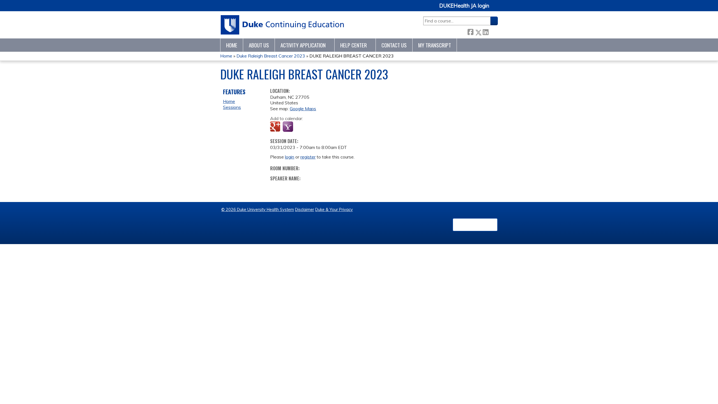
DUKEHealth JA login (464, 5)
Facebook (470, 31)
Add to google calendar (276, 127)
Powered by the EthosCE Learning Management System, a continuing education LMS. (475, 224)
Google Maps (303, 108)
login (289, 157)
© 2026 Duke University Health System (257, 209)
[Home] (282, 24)
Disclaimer (304, 209)
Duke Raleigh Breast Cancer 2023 (270, 56)
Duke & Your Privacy (334, 209)
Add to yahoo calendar (288, 127)
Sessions (232, 107)
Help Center (353, 45)
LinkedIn (485, 31)
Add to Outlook (314, 127)
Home (231, 45)
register (308, 157)
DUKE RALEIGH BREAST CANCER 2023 (351, 56)
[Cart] (495, 8)
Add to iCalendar (301, 126)
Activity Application (303, 45)
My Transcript (434, 45)
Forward (493, 31)
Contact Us (394, 45)
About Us (259, 45)
